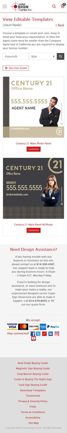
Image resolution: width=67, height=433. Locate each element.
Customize (33, 149)
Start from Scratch (18, 68)
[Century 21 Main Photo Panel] (33, 107)
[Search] (54, 6)
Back (61, 25)
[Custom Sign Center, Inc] (21, 6)
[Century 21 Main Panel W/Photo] (33, 188)
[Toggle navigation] (5, 6)
